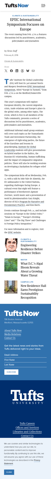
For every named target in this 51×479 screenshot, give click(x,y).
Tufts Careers (27, 423)
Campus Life (27, 282)
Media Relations (12, 334)
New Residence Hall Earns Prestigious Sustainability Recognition (33, 291)
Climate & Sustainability (25, 16)
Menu (44, 5)
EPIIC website (14, 232)
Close (9, 472)
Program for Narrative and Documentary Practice (24, 203)
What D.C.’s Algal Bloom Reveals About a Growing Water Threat (32, 269)
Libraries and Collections (27, 431)
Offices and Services (27, 427)
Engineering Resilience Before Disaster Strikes (32, 249)
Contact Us (10, 337)
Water (24, 260)
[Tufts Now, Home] (16, 6)
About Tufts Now (13, 330)
